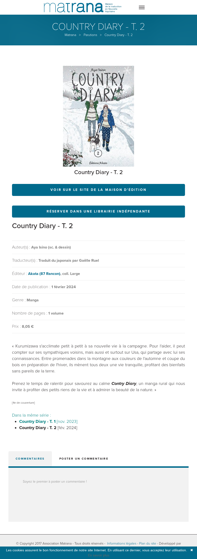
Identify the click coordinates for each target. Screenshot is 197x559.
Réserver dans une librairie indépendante (98, 211)
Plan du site (147, 543)
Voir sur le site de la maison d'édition (98, 190)
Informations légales (121, 543)
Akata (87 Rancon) (44, 273)
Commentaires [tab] (30, 458)
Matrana (70, 35)
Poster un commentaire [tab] (83, 458)
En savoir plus (98, 555)
